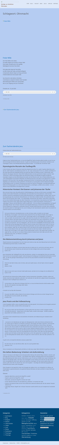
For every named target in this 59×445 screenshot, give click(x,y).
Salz (33, 427)
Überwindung (26, 437)
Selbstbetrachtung (24, 428)
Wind (32, 435)
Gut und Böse (28, 419)
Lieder (7, 425)
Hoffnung (34, 420)
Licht (27, 421)
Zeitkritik (34, 435)
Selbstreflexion (31, 428)
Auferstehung (29, 415)
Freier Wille (7, 58)
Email (42, 420)
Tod (22, 431)
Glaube (7, 421)
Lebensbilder (9, 423)
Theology (8, 435)
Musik (35, 423)
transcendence (26, 431)
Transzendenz (26, 433)
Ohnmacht (34, 425)
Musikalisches (24, 425)
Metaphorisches (27, 423)
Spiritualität (33, 430)
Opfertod (23, 427)
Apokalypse (8, 416)
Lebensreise (24, 421)
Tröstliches (34, 433)
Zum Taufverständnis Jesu (13, 146)
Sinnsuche (28, 430)
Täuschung (24, 435)
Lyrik (6, 427)
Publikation (8, 431)
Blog (6, 418)
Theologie (8, 433)
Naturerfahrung (29, 425)
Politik (7, 429)
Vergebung (28, 435)
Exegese (7, 420)
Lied (29, 421)
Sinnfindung (23, 430)
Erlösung (33, 415)
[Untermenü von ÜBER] (42, 3)
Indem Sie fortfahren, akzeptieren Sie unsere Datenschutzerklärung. (47, 423)
